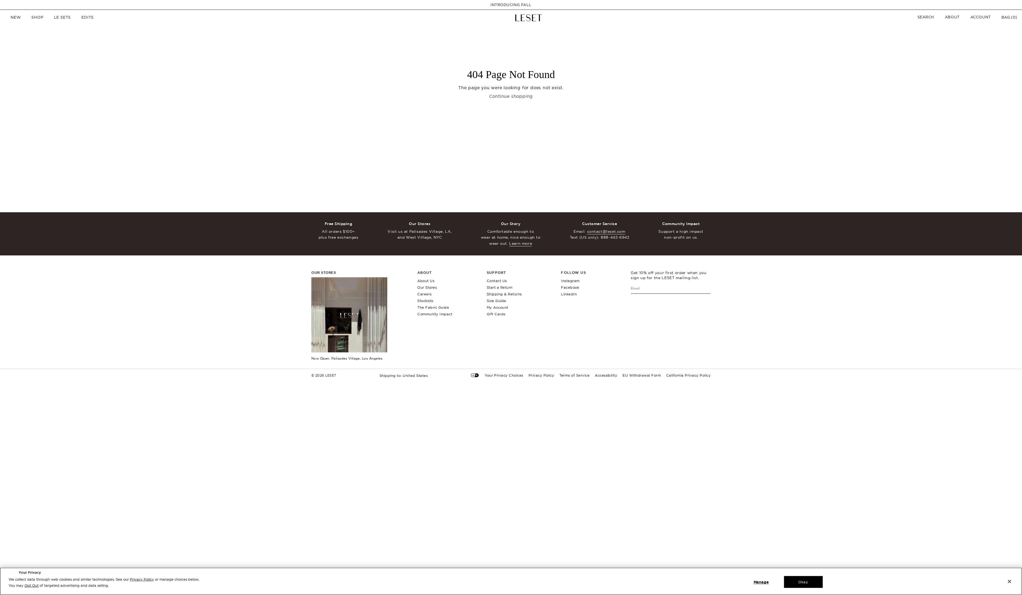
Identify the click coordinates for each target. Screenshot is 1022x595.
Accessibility (606, 375)
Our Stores (427, 287)
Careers (424, 294)
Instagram (570, 281)
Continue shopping (511, 96)
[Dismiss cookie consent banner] (1009, 581)
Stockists (425, 301)
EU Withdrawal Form (642, 375)
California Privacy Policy (688, 375)
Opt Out (31, 585)
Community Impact (434, 314)
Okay (803, 582)
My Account (497, 307)
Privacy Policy (142, 579)
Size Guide (496, 301)
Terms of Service (574, 375)
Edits (87, 17)
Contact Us (497, 281)
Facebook (570, 287)
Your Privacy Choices (504, 375)
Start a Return (500, 287)
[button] (925, 17)
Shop (37, 17)
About (952, 17)
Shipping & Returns (504, 294)
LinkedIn (569, 294)
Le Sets (62, 17)
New (16, 17)
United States (404, 376)
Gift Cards (496, 314)
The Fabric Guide (433, 307)
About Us (425, 281)
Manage (761, 582)
